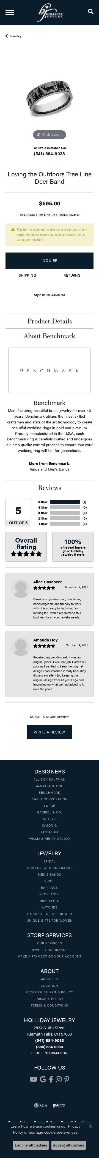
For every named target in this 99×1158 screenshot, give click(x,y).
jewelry (15, 35)
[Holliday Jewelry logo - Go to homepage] (49, 12)
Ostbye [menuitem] (49, 818)
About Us (49, 979)
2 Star (43, 518)
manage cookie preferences (53, 1132)
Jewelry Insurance (50, 949)
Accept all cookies (68, 1145)
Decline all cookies (31, 1145)
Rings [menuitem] (49, 881)
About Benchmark (49, 335)
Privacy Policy (50, 998)
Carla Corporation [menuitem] (50, 799)
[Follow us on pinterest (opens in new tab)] (66, 1079)
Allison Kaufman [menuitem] (49, 779)
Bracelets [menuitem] (49, 900)
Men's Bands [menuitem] (49, 874)
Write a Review (49, 732)
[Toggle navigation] (10, 12)
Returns (72, 275)
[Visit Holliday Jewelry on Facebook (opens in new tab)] (51, 1079)
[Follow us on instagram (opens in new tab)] (59, 1079)
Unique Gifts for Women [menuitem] (50, 920)
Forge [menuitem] (49, 805)
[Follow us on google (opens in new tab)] (43, 1079)
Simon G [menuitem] (49, 825)
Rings (34, 469)
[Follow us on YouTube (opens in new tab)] (33, 1079)
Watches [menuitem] (49, 907)
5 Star (43, 501)
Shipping (27, 275)
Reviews (49, 487)
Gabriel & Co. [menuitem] (49, 812)
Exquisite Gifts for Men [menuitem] (49, 914)
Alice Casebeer (47, 581)
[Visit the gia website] (40, 1105)
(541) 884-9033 (49, 153)
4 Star (43, 507)
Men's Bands (59, 469)
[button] (91, 12)
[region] (50, 97)
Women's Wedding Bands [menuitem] (49, 867)
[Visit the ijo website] (59, 1105)
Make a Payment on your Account (49, 956)
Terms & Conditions (49, 1005)
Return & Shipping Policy (49, 992)
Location (49, 985)
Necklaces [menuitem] (49, 894)
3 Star (43, 512)
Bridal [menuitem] (49, 861)
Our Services (49, 943)
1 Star (43, 523)
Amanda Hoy (45, 640)
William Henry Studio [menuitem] (49, 838)
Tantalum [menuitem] (49, 832)
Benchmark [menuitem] (49, 792)
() (84, 501)
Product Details (50, 321)
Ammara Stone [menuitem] (49, 786)
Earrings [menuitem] (49, 887)
